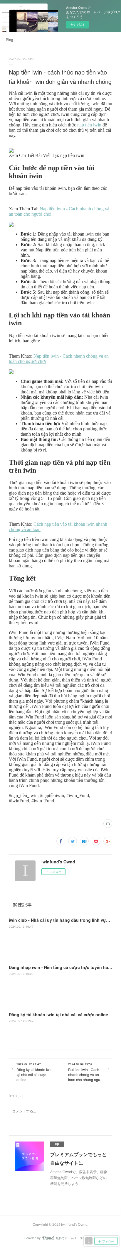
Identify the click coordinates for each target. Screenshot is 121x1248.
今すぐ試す (77, 25)
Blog (9, 39)
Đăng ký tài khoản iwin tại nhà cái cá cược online (58, 1014)
